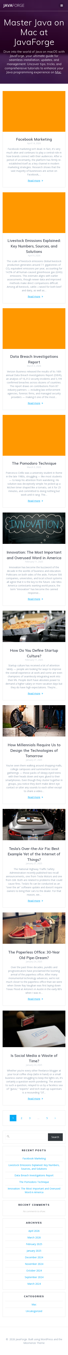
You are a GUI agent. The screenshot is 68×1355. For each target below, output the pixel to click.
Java (13, 5)
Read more (34, 180)
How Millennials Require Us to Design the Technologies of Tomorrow (34, 750)
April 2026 (34, 1230)
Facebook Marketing (34, 139)
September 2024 (34, 1277)
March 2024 (34, 1283)
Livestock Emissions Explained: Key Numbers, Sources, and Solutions (34, 246)
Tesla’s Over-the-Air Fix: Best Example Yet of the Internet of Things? (34, 854)
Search (55, 1137)
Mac (58, 72)
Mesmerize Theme (34, 1343)
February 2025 (34, 1244)
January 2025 (34, 1250)
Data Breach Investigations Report (34, 1175)
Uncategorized (34, 1311)
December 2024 (34, 1257)
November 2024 (34, 1264)
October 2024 (34, 1270)
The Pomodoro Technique (34, 463)
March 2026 (34, 1237)
